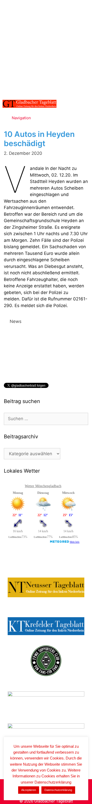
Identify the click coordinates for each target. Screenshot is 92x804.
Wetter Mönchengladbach (43, 486)
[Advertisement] (46, 49)
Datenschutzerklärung (58, 789)
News (15, 321)
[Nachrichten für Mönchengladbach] (29, 103)
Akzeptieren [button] (28, 789)
